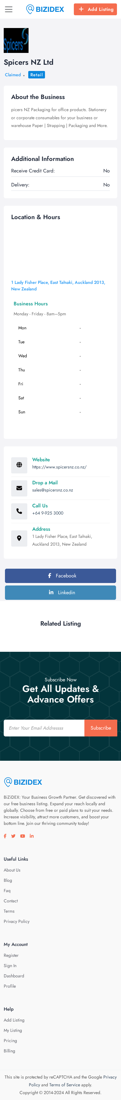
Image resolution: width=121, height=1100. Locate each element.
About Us (12, 870)
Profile (10, 986)
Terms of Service (64, 1085)
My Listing (13, 1030)
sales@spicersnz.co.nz (52, 490)
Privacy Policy (16, 921)
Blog (8, 880)
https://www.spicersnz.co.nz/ (59, 467)
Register (11, 955)
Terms (9, 911)
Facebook (65, 575)
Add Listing (101, 9)
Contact (11, 901)
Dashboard (14, 976)
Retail (36, 75)
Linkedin (65, 592)
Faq (7, 890)
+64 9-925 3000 (47, 513)
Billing (9, 1051)
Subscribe (101, 727)
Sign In (10, 965)
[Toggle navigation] (8, 9)
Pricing (10, 1040)
